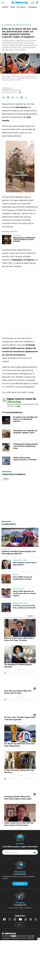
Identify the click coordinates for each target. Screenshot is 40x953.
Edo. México (21, 7)
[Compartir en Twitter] (12, 97)
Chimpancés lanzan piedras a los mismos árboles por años (25, 446)
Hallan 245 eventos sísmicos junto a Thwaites (24, 459)
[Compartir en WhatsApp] (3, 97)
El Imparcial (7, 25)
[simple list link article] (20, 538)
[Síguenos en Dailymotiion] (36, 919)
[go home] (20, 933)
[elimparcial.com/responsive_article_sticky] (38, 939)
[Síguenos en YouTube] (20, 919)
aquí (18, 406)
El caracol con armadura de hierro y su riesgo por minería (25, 419)
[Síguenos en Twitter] (9, 919)
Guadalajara (32, 7)
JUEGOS (5, 7)
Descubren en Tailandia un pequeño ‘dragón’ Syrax (25, 432)
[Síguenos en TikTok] (26, 919)
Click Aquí (20, 884)
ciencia (28, 25)
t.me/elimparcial (20, 905)
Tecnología (19, 25)
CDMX (12, 7)
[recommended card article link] (6, 239)
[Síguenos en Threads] (30, 919)
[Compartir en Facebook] (8, 97)
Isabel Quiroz (8, 88)
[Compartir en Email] (21, 97)
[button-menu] (3, 2)
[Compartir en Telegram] (17, 97)
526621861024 (20, 874)
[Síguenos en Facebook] (4, 919)
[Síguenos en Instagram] (15, 919)
